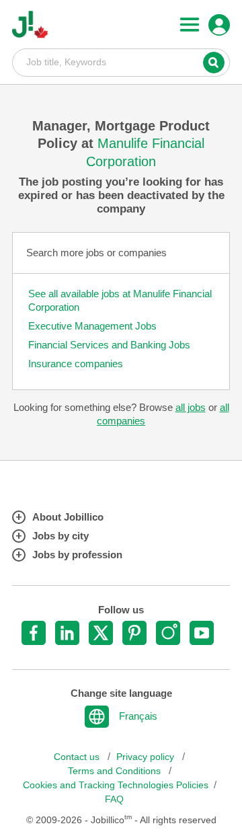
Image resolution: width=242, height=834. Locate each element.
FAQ (114, 799)
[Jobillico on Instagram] (168, 633)
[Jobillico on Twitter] (101, 633)
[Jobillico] (30, 24)
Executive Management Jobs (92, 326)
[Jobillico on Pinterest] (134, 633)
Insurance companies (75, 363)
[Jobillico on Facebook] (34, 633)
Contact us (78, 757)
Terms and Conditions (115, 771)
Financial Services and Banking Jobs (109, 344)
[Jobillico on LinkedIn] (67, 633)
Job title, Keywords (121, 61)
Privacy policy (146, 757)
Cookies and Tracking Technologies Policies (115, 785)
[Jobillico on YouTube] (202, 633)
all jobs (190, 407)
